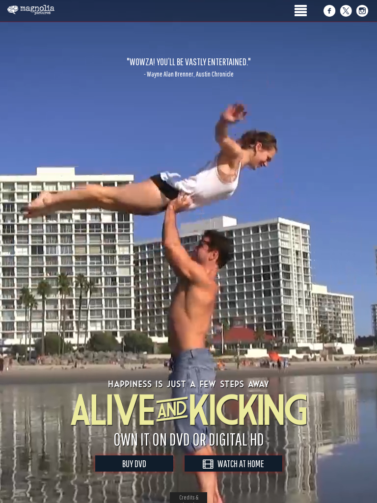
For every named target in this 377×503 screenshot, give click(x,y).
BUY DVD (134, 463)
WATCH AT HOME (238, 463)
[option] (188, 67)
